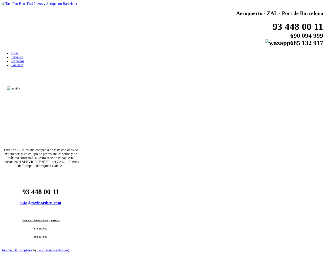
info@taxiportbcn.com (40, 203)
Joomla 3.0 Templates (17, 250)
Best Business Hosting (53, 250)
